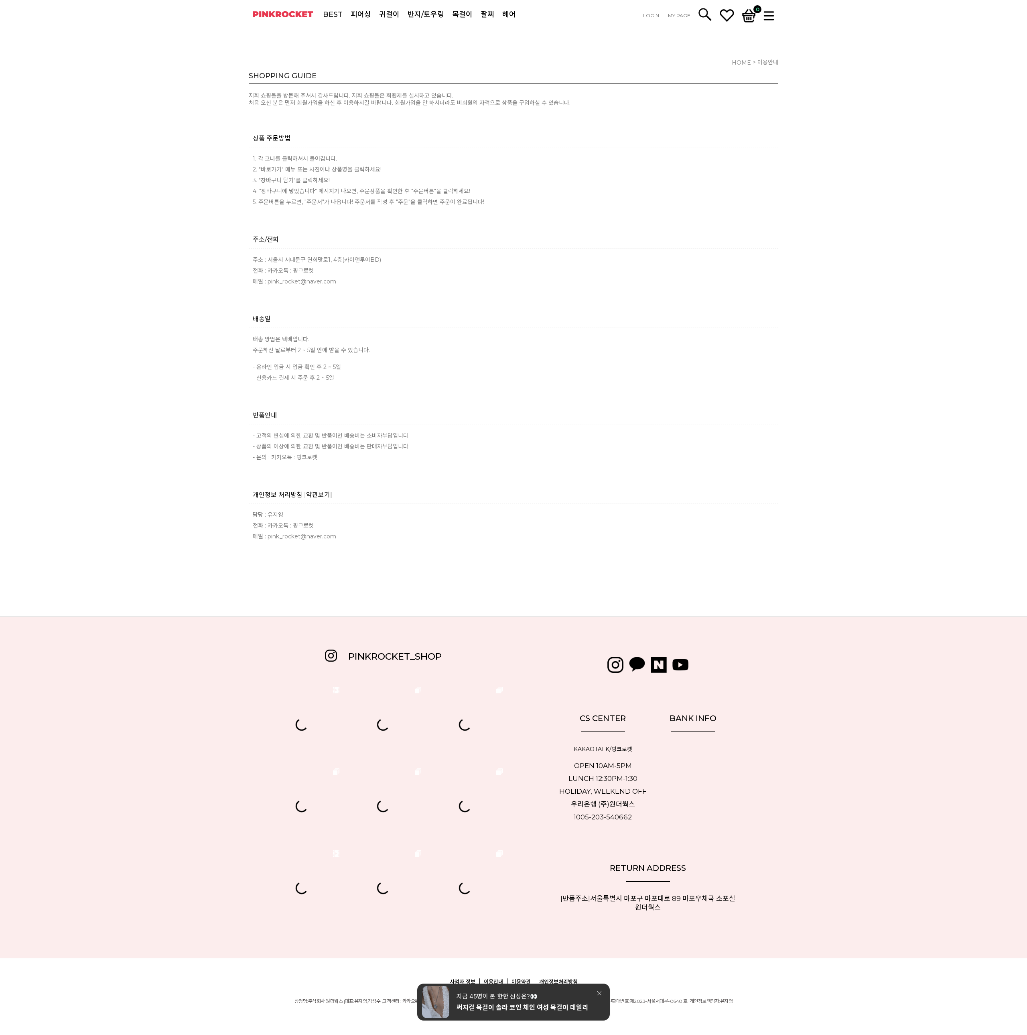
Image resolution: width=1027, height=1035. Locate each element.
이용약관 (521, 981)
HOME (741, 62)
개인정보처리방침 (558, 981)
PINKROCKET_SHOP (395, 656)
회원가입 (307, 102)
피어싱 (361, 14)
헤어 (509, 14)
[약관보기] (318, 495)
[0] (748, 15)
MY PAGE (679, 15)
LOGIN (651, 15)
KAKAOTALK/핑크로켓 (603, 749)
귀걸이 (389, 14)
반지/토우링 (426, 14)
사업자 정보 (462, 981)
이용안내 (493, 981)
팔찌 (487, 14)
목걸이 (462, 14)
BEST (333, 14)
